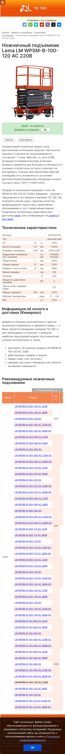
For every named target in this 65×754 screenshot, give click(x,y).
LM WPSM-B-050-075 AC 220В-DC (33, 486)
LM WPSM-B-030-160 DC (28, 418)
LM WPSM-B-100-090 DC (28, 664)
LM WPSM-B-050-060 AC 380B (31, 443)
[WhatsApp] (30, 24)
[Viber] (47, 24)
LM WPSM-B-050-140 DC (28, 602)
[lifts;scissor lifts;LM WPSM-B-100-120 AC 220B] (46, 130)
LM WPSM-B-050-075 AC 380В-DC (33, 492)
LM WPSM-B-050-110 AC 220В (31, 529)
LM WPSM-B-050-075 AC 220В (31, 467)
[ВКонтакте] (59, 24)
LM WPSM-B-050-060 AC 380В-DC (33, 461)
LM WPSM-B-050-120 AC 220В (31, 559)
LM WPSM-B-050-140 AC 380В (31, 596)
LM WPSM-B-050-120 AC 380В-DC (33, 584)
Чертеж (9, 139)
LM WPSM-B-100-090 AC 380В (31, 658)
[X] (53, 24)
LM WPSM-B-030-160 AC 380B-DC (33, 431)
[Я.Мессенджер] (36, 24)
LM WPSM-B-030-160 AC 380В (31, 412)
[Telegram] (24, 24)
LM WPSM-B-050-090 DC (28, 510)
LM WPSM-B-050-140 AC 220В (31, 590)
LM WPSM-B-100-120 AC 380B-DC (33, 707)
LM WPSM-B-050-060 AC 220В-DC (33, 455)
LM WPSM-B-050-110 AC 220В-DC (33, 547)
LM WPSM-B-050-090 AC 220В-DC (33, 517)
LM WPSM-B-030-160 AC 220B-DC (33, 424)
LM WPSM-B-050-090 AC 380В (31, 504)
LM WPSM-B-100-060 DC (28, 633)
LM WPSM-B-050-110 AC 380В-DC (33, 553)
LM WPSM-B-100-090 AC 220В (31, 651)
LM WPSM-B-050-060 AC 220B (31, 437)
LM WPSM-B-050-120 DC (28, 572)
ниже (17, 215)
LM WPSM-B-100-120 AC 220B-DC (33, 700)
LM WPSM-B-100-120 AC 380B (31, 688)
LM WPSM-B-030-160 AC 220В (31, 406)
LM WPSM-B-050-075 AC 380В (31, 474)
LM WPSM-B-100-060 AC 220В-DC (33, 639)
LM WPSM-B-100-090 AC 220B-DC (33, 670)
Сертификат (25, 139)
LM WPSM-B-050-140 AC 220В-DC (33, 609)
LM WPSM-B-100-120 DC (28, 694)
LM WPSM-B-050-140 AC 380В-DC (33, 615)
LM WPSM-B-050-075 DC (28, 480)
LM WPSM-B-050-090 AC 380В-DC (33, 523)
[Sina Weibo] (41, 24)
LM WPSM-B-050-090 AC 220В (31, 498)
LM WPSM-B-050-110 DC (28, 541)
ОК (32, 747)
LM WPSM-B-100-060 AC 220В (31, 621)
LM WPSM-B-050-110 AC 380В (31, 535)
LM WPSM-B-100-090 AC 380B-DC (33, 676)
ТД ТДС (40, 8)
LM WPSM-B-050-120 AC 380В (31, 566)
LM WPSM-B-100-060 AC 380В (31, 627)
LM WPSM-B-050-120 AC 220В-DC (33, 578)
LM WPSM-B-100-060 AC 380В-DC (33, 645)
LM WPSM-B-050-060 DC (28, 449)
